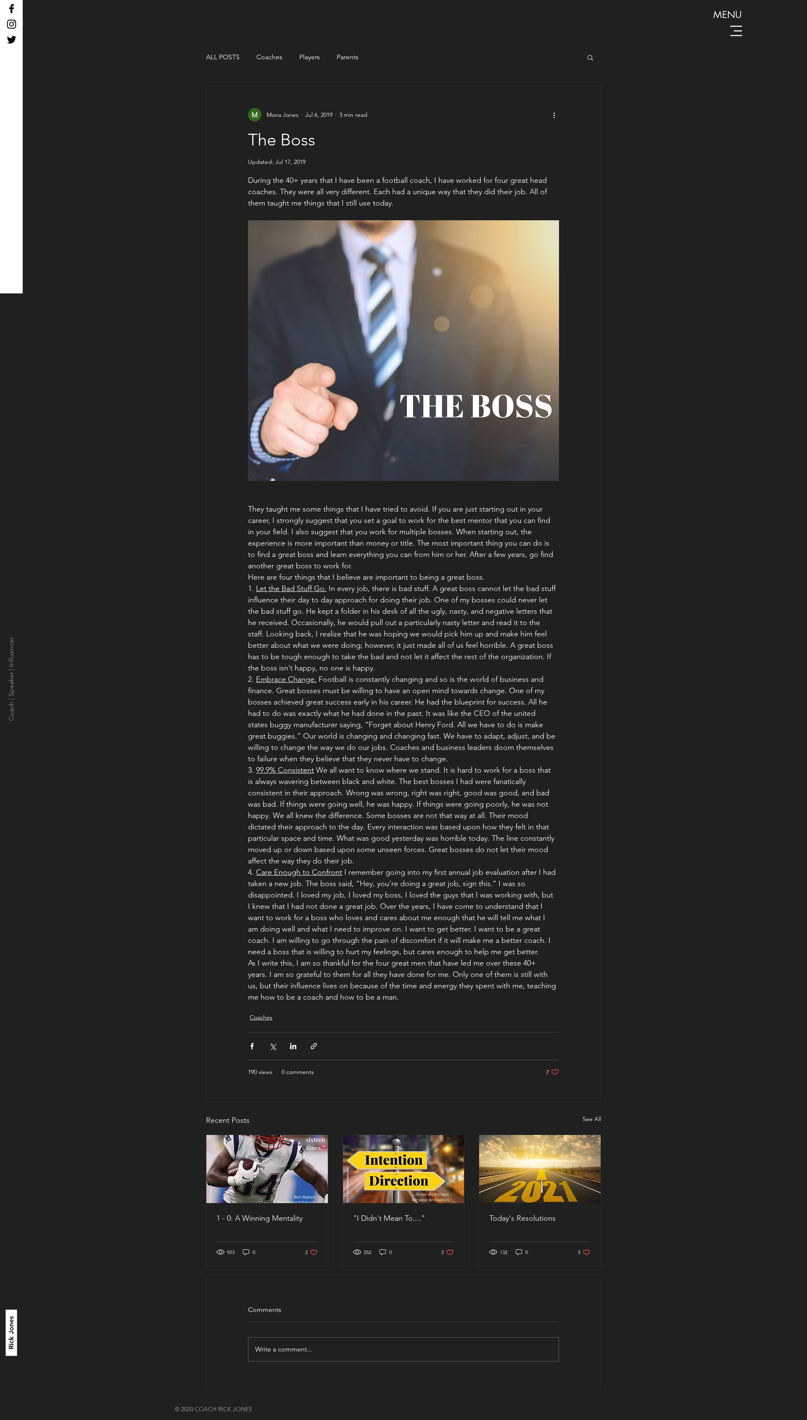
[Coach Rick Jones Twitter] (11, 40)
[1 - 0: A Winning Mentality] (267, 1169)
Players (309, 57)
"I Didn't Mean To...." (389, 1218)
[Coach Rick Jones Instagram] (11, 24)
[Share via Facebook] (252, 1046)
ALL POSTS (223, 57)
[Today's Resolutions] (540, 1169)
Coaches (269, 57)
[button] (736, 31)
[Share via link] (314, 1046)
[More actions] (554, 115)
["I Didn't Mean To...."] (403, 1169)
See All (592, 1119)
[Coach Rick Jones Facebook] (11, 9)
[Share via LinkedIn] (293, 1046)
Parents (348, 57)
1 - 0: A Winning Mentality (259, 1218)
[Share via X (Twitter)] (273, 1046)
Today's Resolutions (522, 1218)
